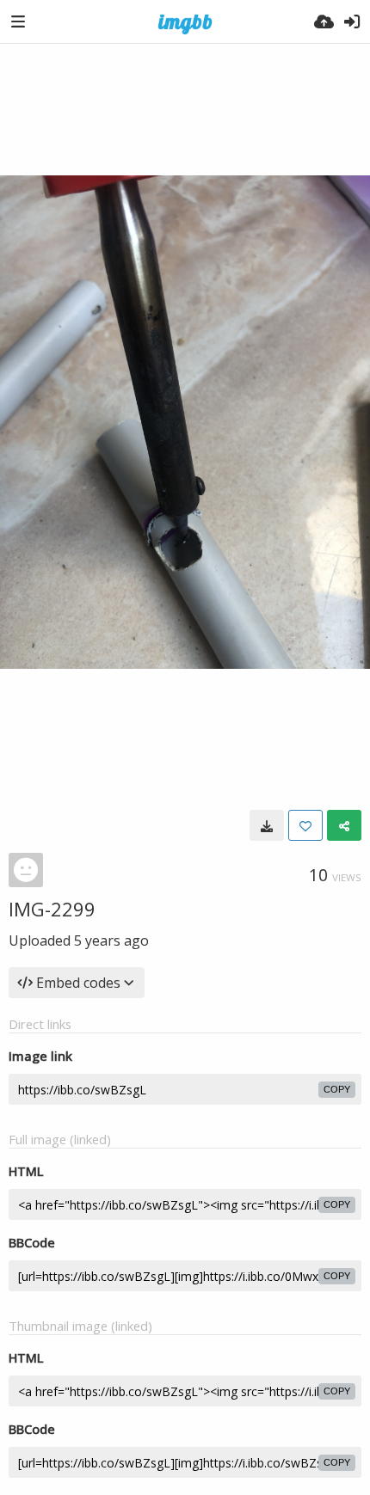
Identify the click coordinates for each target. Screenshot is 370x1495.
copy (337, 1089)
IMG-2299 (52, 909)
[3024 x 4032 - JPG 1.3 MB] (267, 825)
